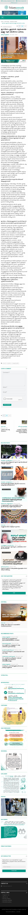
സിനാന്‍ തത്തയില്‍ (22, 426)
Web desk (3, 426)
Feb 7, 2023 (18, 545)
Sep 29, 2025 (15, 637)
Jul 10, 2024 (24, 428)
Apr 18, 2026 (17, 503)
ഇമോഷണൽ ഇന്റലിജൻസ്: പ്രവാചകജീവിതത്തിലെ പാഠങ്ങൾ (10, 639)
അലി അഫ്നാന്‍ (5, 567)
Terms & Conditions (10, 911)
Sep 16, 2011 (5, 428)
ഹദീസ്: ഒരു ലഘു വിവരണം (5, 430)
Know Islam (6, 21)
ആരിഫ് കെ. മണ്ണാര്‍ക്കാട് (7, 503)
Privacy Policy (6, 898)
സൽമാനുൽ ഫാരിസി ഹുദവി (8, 656)
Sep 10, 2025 (15, 643)
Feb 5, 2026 (13, 566)
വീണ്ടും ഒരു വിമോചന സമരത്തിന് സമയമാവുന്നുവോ (10, 625)
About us (5, 897)
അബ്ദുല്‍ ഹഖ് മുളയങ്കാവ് (6, 460)
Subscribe (14, 870)
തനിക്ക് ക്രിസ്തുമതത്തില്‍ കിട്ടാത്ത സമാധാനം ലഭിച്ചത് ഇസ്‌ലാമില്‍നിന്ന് (13, 484)
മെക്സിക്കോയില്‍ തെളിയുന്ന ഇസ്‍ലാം (10, 527)
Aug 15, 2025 (10, 622)
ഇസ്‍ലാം (9, 363)
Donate (18, 911)
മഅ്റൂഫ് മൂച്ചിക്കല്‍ (5, 34)
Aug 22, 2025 (15, 664)
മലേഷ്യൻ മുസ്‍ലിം (15, 363)
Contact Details (7, 900)
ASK (14, 593)
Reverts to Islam (13, 21)
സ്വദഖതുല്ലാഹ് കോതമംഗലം (7, 545)
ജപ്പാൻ (4, 363)
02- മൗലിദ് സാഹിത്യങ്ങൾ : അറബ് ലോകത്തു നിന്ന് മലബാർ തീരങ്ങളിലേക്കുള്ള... (11, 660)
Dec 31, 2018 (17, 460)
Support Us (6, 895)
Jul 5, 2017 (16, 482)
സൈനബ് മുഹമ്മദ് (6, 643)
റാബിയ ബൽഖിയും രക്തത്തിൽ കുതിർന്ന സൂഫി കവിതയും (21, 431)
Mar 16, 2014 (10, 525)
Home (2, 21)
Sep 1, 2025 (18, 650)
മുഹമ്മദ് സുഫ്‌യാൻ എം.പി (8, 650)
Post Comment (7, 404)
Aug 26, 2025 (20, 656)
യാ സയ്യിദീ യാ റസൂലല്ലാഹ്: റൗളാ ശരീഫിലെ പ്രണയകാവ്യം (11, 646)
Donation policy (7, 902)
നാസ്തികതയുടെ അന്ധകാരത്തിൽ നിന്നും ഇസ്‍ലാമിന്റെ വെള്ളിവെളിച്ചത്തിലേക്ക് (11, 506)
